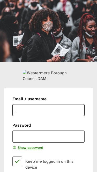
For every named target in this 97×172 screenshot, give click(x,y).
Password (21, 125)
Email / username (29, 99)
